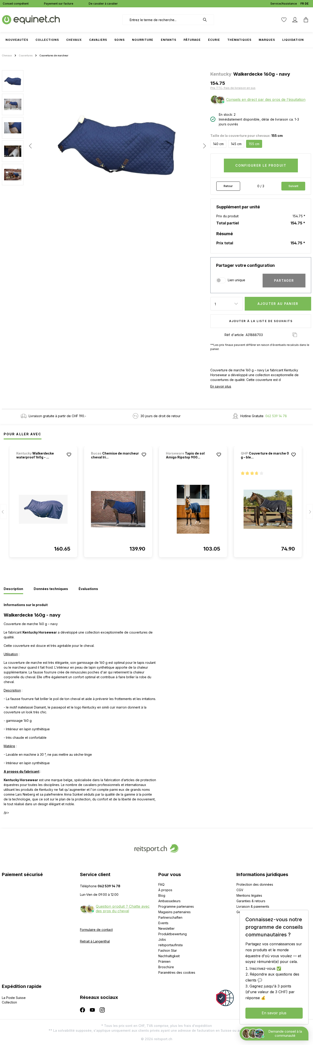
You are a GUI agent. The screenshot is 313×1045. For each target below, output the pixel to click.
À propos (165, 890)
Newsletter (166, 928)
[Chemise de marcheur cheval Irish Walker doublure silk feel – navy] (118, 509)
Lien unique (236, 280)
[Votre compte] (294, 19)
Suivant (293, 186)
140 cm (218, 144)
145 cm (236, 144)
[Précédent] (30, 145)
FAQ (161, 884)
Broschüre (166, 967)
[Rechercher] (207, 19)
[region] (104, 145)
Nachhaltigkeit (169, 956)
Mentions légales (249, 895)
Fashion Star (167, 950)
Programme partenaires (176, 906)
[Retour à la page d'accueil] (31, 19)
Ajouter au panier (278, 304)
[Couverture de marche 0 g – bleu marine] (268, 509)
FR (302, 3)
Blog (161, 895)
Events (163, 923)
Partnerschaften (170, 917)
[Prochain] (203, 145)
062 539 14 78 (276, 416)
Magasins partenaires (174, 912)
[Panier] (305, 19)
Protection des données (254, 884)
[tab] (13, 589)
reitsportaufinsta (170, 945)
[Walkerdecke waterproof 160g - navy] (43, 509)
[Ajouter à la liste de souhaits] (69, 454)
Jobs (162, 939)
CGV (239, 890)
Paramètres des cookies (176, 972)
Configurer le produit (260, 165)
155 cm (254, 144)
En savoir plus (220, 386)
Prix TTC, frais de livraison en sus (232, 88)
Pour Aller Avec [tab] (22, 434)
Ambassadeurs (169, 901)
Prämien (164, 961)
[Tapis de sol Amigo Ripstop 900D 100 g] (193, 509)
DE (307, 3)
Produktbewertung (172, 934)
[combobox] (161, 19)
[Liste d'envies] (283, 19)
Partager (284, 280)
